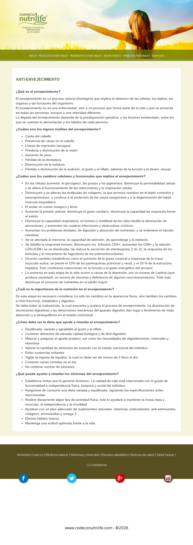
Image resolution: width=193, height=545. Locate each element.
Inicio (33, 55)
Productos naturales (53, 55)
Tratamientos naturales (86, 55)
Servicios (158, 55)
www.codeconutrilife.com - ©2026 (96, 527)
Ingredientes (112, 55)
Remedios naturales (136, 55)
